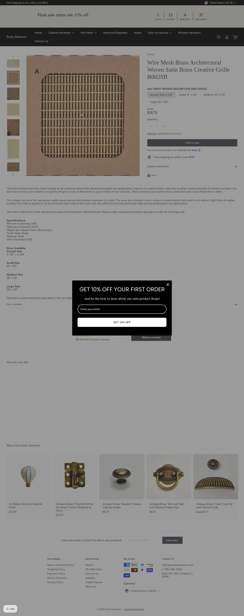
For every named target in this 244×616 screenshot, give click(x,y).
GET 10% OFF (122, 322)
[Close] (168, 284)
